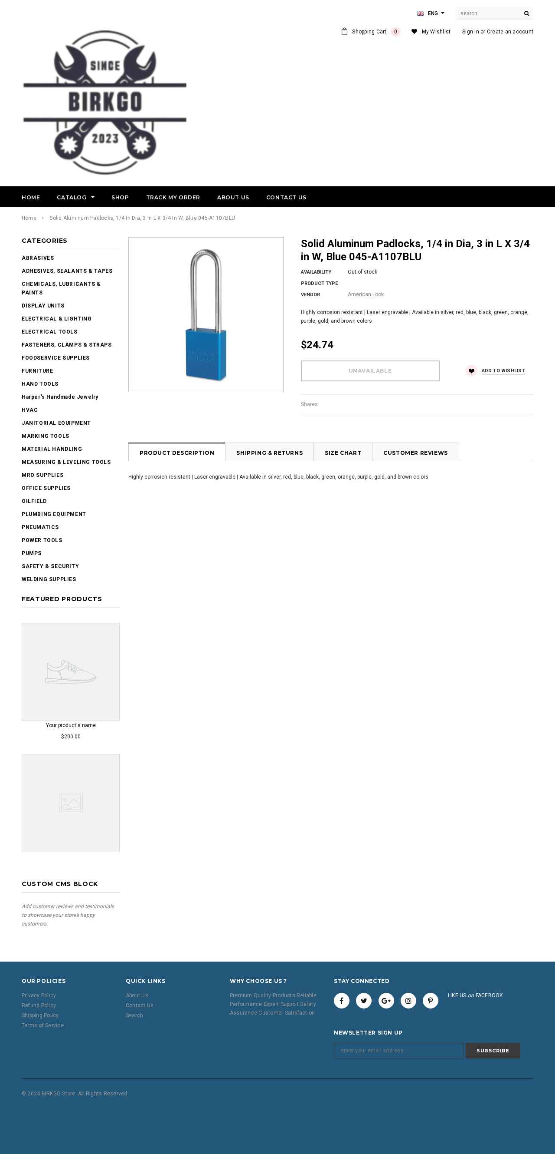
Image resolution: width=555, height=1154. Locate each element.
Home (29, 218)
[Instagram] (408, 1001)
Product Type (319, 283)
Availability (316, 272)
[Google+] (386, 1001)
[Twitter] (364, 1001)
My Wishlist (436, 32)
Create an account (510, 32)
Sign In (470, 32)
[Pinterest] (430, 1001)
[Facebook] (341, 1001)
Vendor (310, 295)
